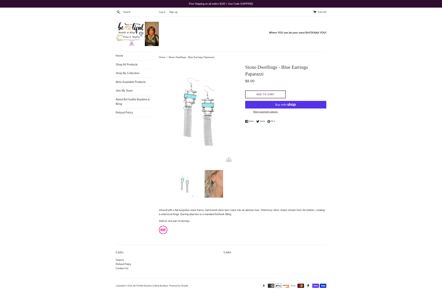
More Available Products (131, 82)
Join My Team (124, 90)
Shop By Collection (127, 73)
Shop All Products (127, 64)
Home (119, 55)
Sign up (173, 12)
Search (120, 259)
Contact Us (122, 268)
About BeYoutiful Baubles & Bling (133, 101)
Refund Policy (124, 112)
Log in (162, 12)
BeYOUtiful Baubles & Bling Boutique (150, 286)
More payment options (265, 111)
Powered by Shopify (178, 286)
